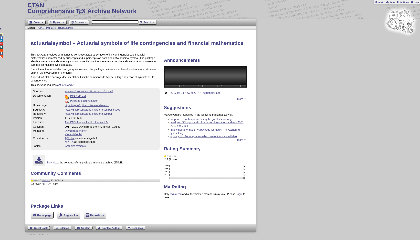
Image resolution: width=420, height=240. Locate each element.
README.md (78, 96)
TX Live (69, 138)
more (240, 99)
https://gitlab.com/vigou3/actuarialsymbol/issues (92, 109)
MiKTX (69, 141)
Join (392, 2)
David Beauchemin (76, 130)
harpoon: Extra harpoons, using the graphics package (201, 119)
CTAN (41, 28)
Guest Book (41, 228)
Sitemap (64, 228)
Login (381, 2)
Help (416, 2)
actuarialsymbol (65, 28)
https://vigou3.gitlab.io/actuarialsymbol (87, 105)
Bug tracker (70, 215)
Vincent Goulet (73, 134)
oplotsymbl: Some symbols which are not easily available (203, 136)
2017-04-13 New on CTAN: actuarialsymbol (195, 92)
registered (176, 194)
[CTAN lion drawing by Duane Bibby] (400, 39)
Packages (51, 28)
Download (53, 162)
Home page (44, 215)
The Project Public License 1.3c (86, 122)
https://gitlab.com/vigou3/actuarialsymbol (88, 113)
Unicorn (46, 180)
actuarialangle (65, 85)
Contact (85, 228)
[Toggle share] (1, 28)
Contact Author (111, 228)
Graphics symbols (75, 146)
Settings (404, 2)
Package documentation (84, 100)
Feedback (137, 228)
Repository (97, 215)
